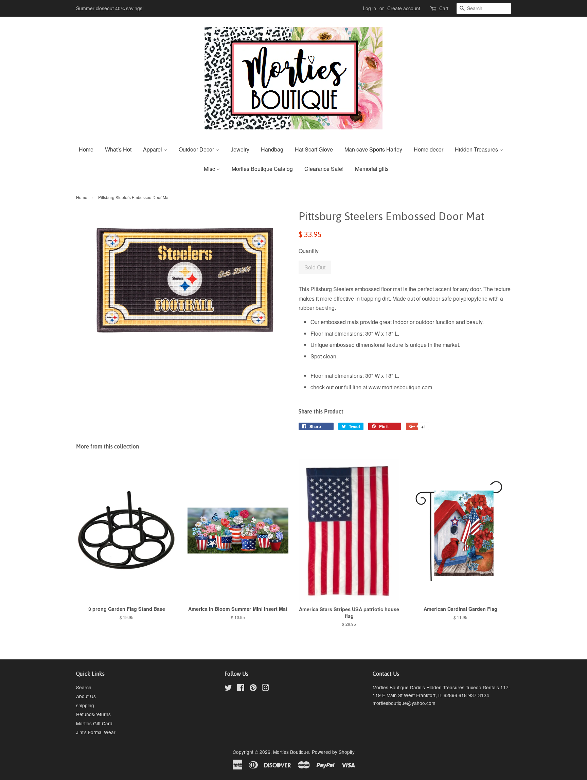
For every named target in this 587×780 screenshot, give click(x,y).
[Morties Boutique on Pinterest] (253, 688)
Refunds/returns (93, 714)
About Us (86, 696)
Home (86, 149)
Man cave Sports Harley (373, 149)
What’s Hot (118, 149)
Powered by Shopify (333, 751)
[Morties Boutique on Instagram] (265, 688)
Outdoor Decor (197, 149)
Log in (369, 8)
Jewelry (240, 149)
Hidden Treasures (477, 149)
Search (83, 687)
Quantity (309, 251)
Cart (443, 8)
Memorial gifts (372, 169)
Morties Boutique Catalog (262, 169)
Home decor (428, 149)
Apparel (153, 149)
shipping (85, 705)
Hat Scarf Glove (314, 149)
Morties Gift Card (94, 723)
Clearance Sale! (323, 169)
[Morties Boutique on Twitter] (228, 688)
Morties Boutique (291, 751)
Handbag (272, 149)
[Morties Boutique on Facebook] (241, 688)
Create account (403, 8)
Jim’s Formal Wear (95, 732)
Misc (210, 169)
